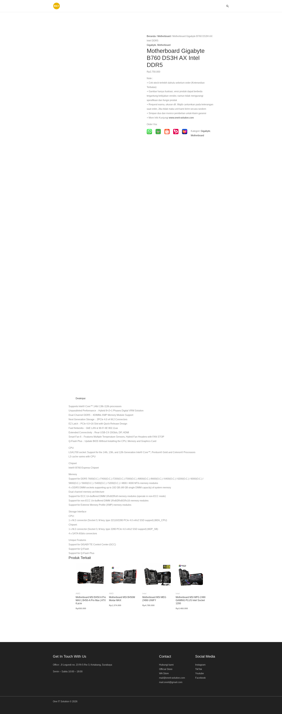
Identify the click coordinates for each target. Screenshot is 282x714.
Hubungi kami (166, 664)
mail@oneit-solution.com (172, 678)
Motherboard (164, 36)
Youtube (199, 673)
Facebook (200, 678)
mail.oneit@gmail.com (170, 682)
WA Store (164, 673)
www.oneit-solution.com (181, 117)
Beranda (151, 36)
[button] (227, 6)
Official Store (165, 669)
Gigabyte (151, 45)
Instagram (200, 664)
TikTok (198, 669)
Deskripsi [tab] (80, 398)
